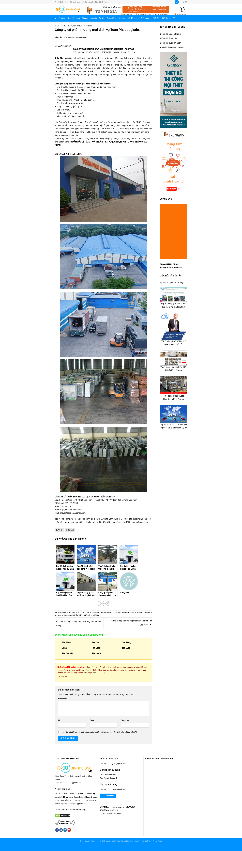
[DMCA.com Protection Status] (62, 815)
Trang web (125, 720)
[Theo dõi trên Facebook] (181, 2)
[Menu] (174, 18)
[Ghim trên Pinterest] (108, 603)
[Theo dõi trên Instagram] (61, 830)
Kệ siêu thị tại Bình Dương (171, 282)
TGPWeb (158, 841)
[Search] (177, 2)
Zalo (85, 673)
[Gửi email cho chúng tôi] (183, 2)
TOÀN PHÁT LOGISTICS (90, 615)
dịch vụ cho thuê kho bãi (72, 615)
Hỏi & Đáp (156, 18)
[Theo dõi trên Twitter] (65, 830)
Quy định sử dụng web (108, 778)
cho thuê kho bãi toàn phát (130, 612)
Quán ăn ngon (74, 18)
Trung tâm (111, 18)
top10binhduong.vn (125, 841)
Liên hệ (165, 18)
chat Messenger (99, 673)
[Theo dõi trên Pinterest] (186, 2)
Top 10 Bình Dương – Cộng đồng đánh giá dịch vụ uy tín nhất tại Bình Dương (81, 2)
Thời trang (145, 18)
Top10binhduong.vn (64, 519)
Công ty (93, 18)
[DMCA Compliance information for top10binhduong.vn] (65, 822)
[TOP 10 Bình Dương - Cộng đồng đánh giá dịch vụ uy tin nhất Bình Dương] (68, 9)
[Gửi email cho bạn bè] (103, 603)
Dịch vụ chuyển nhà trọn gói (117, 807)
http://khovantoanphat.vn (71, 509)
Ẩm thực (62, 18)
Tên (60, 720)
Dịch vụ (85, 18)
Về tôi (60, 530)
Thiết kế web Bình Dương (109, 810)
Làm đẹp (121, 18)
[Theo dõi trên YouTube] (69, 830)
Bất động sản (133, 18)
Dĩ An (57, 26)
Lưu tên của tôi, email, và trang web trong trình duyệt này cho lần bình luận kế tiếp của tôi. (99, 732)
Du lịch (102, 18)
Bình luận (62, 699)
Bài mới (71, 530)
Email (93, 720)
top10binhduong (81, 37)
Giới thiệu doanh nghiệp (83, 26)
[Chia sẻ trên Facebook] (99, 603)
